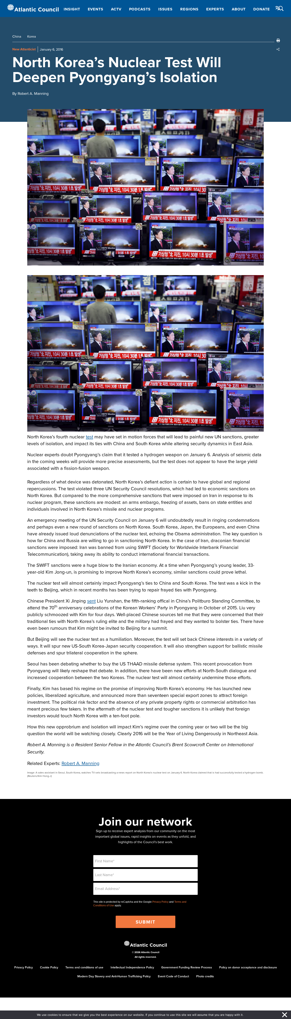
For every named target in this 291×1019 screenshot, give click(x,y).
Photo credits (205, 976)
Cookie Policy (49, 967)
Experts (215, 9)
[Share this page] (278, 49)
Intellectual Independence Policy (132, 967)
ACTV (116, 9)
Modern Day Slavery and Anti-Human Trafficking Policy (114, 976)
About (239, 9)
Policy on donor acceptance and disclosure (248, 967)
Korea (31, 36)
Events (95, 9)
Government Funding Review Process (186, 967)
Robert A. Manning (80, 763)
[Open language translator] (278, 8)
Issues (165, 9)
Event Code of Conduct (173, 976)
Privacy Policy (160, 901)
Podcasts (140, 9)
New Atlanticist (24, 49)
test (89, 436)
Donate (261, 9)
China (16, 36)
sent (91, 600)
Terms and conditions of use (84, 967)
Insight (72, 9)
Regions (189, 9)
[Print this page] (278, 40)
